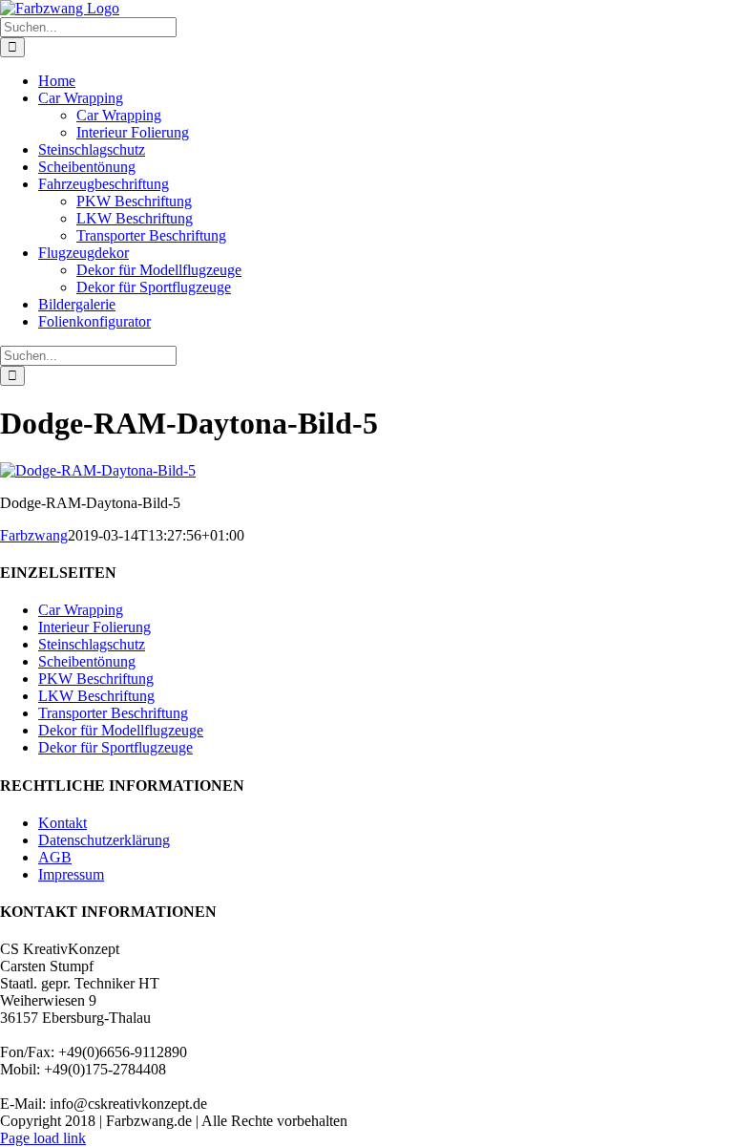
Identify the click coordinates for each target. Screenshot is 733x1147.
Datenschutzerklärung (104, 840)
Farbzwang (34, 535)
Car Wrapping (80, 610)
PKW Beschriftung (96, 678)
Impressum (71, 874)
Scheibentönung (87, 661)
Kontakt (62, 823)
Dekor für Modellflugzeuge (120, 730)
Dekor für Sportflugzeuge (115, 747)
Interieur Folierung (94, 627)
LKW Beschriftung (96, 696)
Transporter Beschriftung (113, 713)
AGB (55, 857)
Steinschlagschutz (91, 644)
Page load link (43, 1138)
